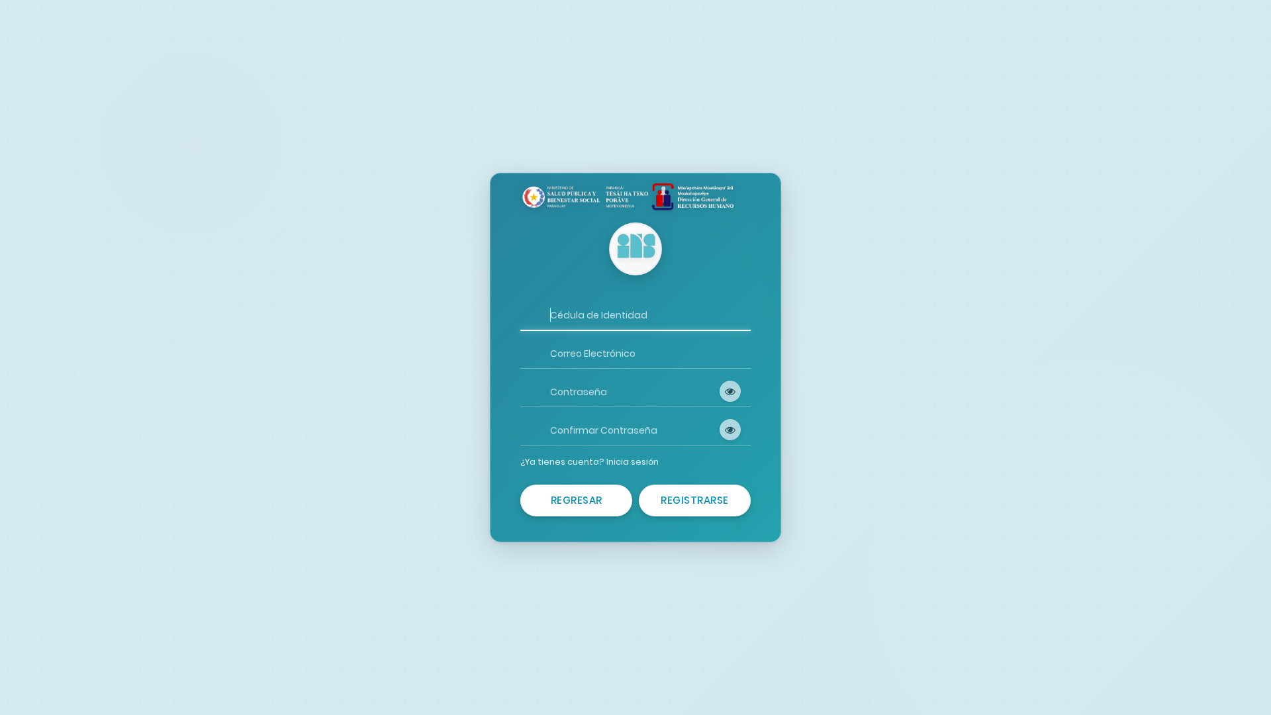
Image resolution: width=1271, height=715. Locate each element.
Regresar (576, 500)
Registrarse (695, 500)
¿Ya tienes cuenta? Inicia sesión (589, 461)
